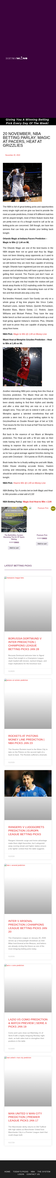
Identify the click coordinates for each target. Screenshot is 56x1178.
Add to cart (14, 548)
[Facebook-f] (30, 1165)
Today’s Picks (20, 1172)
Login (21, 1174)
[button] (38, 59)
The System (44, 1172)
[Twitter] (26, 1165)
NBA (33, 1172)
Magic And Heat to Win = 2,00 (37, 502)
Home (7, 1172)
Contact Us (33, 1174)
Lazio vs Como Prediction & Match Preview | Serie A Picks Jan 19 (28, 1023)
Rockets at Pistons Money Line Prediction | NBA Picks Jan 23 (26, 739)
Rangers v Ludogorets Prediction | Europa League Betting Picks (26, 831)
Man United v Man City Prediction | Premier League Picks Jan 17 (25, 1117)
